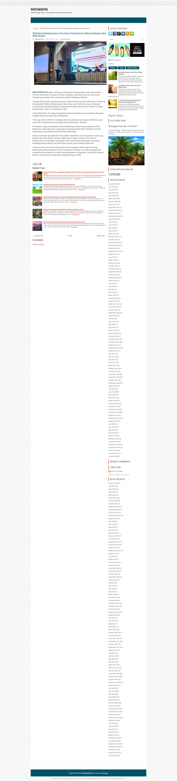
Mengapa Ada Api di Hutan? (123, 126)
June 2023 (111, 286)
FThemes (62, 778)
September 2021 (114, 348)
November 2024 (113, 245)
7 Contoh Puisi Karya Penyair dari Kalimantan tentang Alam (129, 101)
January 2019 (113, 442)
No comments (65, 39)
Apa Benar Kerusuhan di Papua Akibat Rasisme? (59, 184)
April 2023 (111, 292)
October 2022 (113, 310)
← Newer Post (38, 235)
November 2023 (113, 272)
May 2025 (111, 228)
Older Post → (101, 235)
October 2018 (113, 450)
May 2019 (111, 430)
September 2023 (114, 278)
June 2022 (111, 322)
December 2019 (113, 409)
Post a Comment (38, 244)
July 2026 (111, 187)
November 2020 (113, 377)
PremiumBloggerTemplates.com (96, 778)
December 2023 (113, 269)
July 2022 (111, 319)
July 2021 (111, 354)
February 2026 (113, 201)
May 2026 (111, 193)
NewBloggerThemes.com (116, 778)
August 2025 (112, 219)
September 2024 (114, 251)
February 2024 (113, 263)
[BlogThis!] (36, 164)
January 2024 (113, 266)
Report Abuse (115, 115)
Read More (77, 179)
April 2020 (111, 398)
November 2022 (113, 307)
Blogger (105, 773)
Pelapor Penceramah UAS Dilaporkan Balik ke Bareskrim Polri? (63, 209)
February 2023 (113, 298)
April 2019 (111, 433)
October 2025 (113, 213)
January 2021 (113, 371)
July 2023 (111, 283)
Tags (121, 68)
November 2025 (113, 210)
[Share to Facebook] (40, 164)
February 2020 (113, 404)
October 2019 (113, 415)
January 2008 (113, 456)
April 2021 (111, 362)
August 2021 (112, 351)
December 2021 (113, 339)
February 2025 (113, 237)
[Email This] (33, 164)
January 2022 (113, 336)
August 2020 (112, 386)
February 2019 (113, 439)
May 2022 (111, 324)
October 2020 (113, 380)
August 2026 (112, 184)
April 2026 (111, 196)
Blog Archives (132, 68)
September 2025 (114, 216)
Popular (113, 68)
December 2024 (113, 242)
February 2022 (113, 333)
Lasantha (81, 778)
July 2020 (111, 389)
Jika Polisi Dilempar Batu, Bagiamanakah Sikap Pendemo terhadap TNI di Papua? (69, 197)
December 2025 (113, 207)
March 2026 (112, 198)
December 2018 (113, 444)
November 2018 (113, 447)
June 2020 (111, 392)
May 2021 (111, 360)
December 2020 (113, 374)
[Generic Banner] (114, 60)
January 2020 (113, 406)
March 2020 (112, 400)
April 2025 (111, 231)
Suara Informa (39, 39)
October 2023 (113, 275)
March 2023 (112, 295)
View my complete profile (118, 474)
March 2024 (112, 260)
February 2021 (113, 368)
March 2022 (112, 330)
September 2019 (114, 418)
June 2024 (111, 257)
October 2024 (113, 248)
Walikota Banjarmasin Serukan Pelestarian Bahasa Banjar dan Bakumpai (69, 34)
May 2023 (111, 289)
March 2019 (112, 436)
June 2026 (111, 190)
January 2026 (113, 204)
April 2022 (111, 327)
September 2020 (114, 383)
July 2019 (111, 424)
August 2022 (112, 316)
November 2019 (113, 412)
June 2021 (111, 357)
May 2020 (111, 395)
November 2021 (113, 342)
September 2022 (114, 313)
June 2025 (111, 225)
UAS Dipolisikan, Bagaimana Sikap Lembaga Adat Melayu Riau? (64, 222)
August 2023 (112, 280)
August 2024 (112, 254)
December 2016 (113, 453)
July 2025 (111, 222)
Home (35, 28)
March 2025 (112, 234)
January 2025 (113, 240)
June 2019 (111, 427)
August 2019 (112, 421)
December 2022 (113, 304)
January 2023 (113, 301)
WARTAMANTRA (39, 9)
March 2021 (112, 365)
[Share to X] (38, 164)
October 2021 (113, 345)
